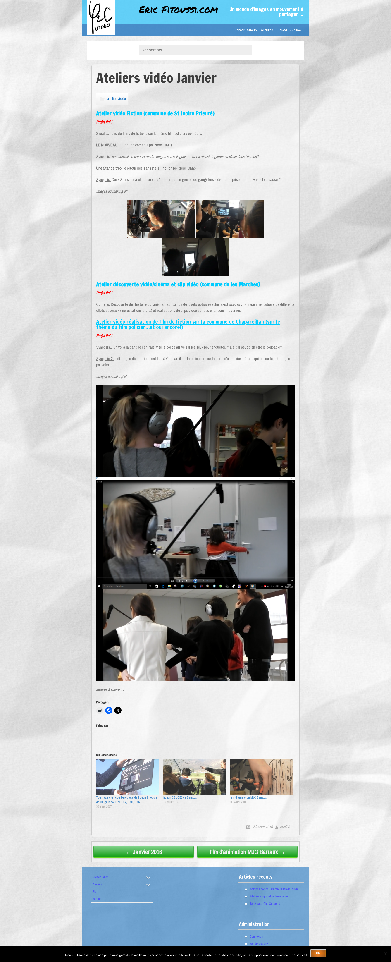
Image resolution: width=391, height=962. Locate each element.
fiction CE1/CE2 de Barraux (180, 797)
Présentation (245, 30)
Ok (318, 953)
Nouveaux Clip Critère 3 (265, 904)
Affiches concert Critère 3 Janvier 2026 (274, 889)
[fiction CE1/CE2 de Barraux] (194, 777)
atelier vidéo (116, 98)
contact (296, 30)
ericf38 (285, 827)
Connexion (256, 936)
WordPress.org (259, 944)
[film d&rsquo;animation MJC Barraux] (261, 777)
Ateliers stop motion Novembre (269, 896)
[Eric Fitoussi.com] (109, 28)
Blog (283, 30)
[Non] (385, 954)
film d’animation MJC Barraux (248, 797)
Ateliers (267, 30)
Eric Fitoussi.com (178, 9)
